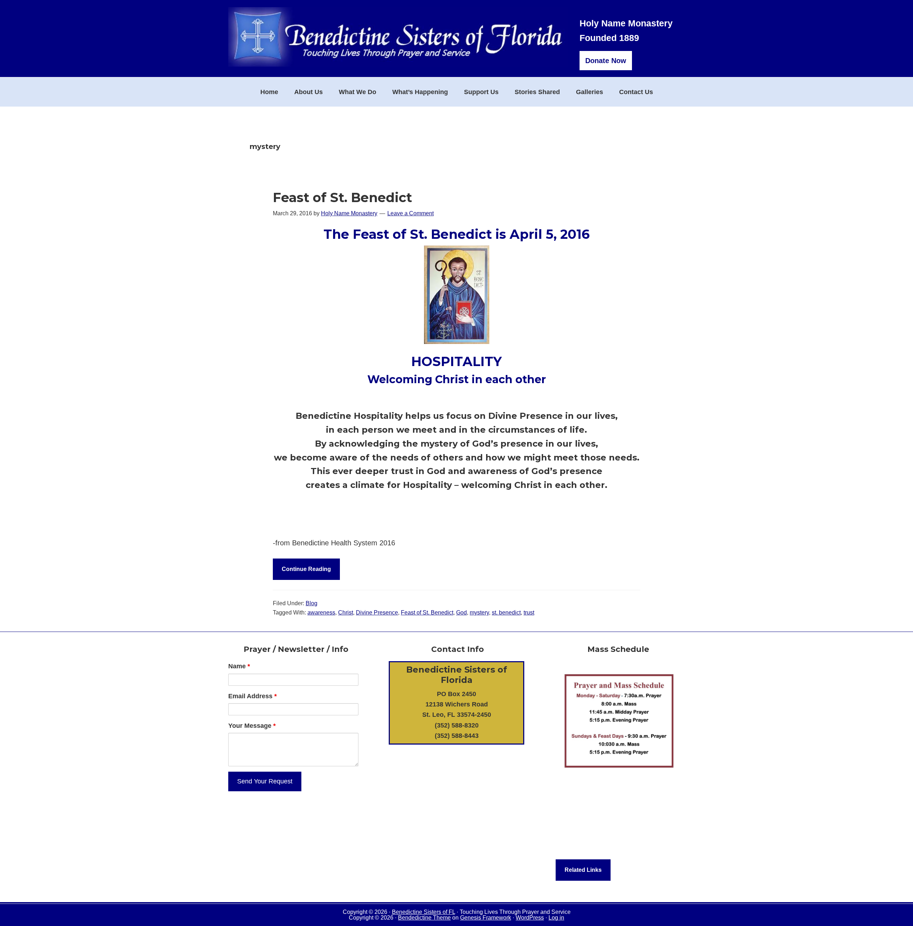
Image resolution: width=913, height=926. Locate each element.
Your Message (252, 725)
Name (239, 666)
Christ (345, 612)
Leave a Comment (410, 213)
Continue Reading (306, 569)
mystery (479, 612)
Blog (311, 603)
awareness (321, 612)
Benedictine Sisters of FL (423, 912)
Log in (556, 918)
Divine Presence (377, 612)
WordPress (530, 918)
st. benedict (506, 612)
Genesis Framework (485, 918)
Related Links (583, 870)
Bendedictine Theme (424, 918)
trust (529, 612)
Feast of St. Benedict (342, 197)
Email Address (252, 696)
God (461, 612)
